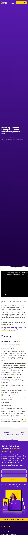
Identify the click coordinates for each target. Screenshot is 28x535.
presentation (5, 330)
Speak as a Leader (6, 532)
